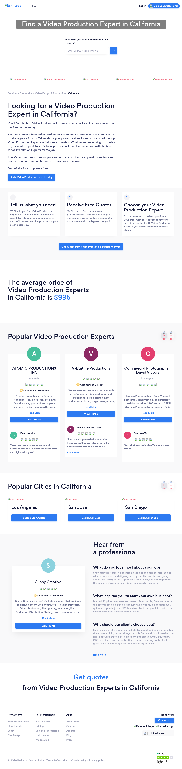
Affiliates (71, 730)
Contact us (164, 720)
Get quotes (91, 677)
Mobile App (14, 735)
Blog (69, 735)
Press (69, 740)
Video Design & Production (50, 93)
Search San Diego (148, 517)
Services (12, 93)
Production (26, 93)
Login (11, 730)
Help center (42, 735)
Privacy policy (97, 760)
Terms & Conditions (57, 760)
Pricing (40, 726)
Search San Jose (91, 517)
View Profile (34, 419)
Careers (70, 726)
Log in (142, 6)
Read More (99, 654)
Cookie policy (79, 760)
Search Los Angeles (34, 517)
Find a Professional (18, 721)
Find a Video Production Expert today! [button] (31, 177)
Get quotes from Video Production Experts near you (91, 246)
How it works (15, 726)
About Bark (72, 721)
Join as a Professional (47, 730)
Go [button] (113, 50)
